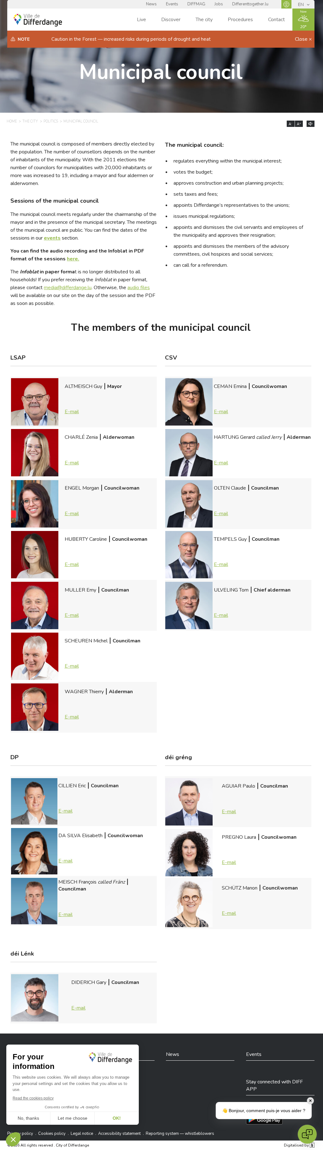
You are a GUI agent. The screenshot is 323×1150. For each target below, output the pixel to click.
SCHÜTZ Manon (260, 901)
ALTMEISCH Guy (93, 399)
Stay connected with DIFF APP (274, 1085)
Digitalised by (297, 1145)
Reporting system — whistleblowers (180, 1133)
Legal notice (82, 1133)
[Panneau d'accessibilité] (286, 4)
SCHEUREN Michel (102, 653)
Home (12, 121)
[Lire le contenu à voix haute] (310, 124)
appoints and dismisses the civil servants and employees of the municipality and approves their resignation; (238, 231)
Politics (51, 121)
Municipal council (161, 72)
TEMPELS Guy (246, 552)
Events (172, 4)
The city (204, 19)
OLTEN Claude (246, 501)
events (52, 238)
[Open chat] (307, 1134)
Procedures (240, 19)
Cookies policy (52, 1133)
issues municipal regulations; (204, 216)
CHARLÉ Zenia (99, 450)
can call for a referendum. (200, 265)
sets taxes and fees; (195, 194)
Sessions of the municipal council (54, 201)
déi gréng (178, 757)
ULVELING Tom (252, 603)
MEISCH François (93, 898)
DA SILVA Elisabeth (100, 848)
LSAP (18, 358)
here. (73, 258)
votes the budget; (193, 172)
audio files (138, 287)
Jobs (218, 4)
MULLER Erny (97, 603)
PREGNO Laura (259, 850)
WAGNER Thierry (99, 704)
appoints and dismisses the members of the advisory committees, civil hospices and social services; (231, 250)
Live (141, 19)
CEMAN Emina (250, 399)
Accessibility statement (119, 1133)
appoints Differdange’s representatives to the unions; (231, 205)
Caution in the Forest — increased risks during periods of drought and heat (131, 39)
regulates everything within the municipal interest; (227, 161)
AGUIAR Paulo (255, 799)
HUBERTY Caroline (106, 552)
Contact (276, 19)
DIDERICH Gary (105, 995)
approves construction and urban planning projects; (228, 183)
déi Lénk (22, 954)
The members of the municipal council (161, 328)
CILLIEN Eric (88, 798)
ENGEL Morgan (102, 501)
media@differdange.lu (67, 287)
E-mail (72, 411)
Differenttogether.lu (250, 4)
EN (301, 5)
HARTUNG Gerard (262, 450)
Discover (170, 19)
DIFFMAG (196, 4)
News (151, 4)
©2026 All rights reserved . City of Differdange (48, 1145)
